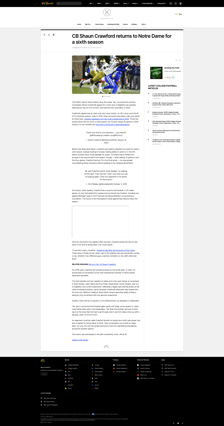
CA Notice (107, 414)
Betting (134, 24)
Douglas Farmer (77, 47)
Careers (48, 414)
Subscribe (44, 374)
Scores (125, 24)
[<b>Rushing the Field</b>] (156, 73)
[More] (171, 3)
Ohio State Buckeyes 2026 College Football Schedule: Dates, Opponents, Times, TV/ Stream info (166, 122)
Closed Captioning (55, 414)
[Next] (179, 60)
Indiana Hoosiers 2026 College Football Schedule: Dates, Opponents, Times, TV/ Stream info (165, 113)
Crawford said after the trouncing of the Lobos (116, 250)
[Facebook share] (44, 34)
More (143, 24)
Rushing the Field (113, 24)
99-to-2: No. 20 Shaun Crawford (102, 264)
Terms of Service (114, 414)
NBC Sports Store (67, 414)
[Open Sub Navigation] (93, 3)
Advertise (43, 414)
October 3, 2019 (120, 184)
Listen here (168, 77)
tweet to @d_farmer (80, 340)
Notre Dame (99, 24)
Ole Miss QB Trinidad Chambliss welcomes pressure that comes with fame (166, 104)
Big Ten (87, 24)
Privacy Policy (87, 414)
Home (79, 24)
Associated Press (156, 98)
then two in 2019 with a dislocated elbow (112, 125)
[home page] (48, 3)
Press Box (74, 414)
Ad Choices (80, 414)
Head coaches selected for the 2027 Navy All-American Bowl (166, 131)
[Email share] (53, 34)
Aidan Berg (155, 116)
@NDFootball (95, 135)
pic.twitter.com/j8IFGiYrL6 (111, 135)
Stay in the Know (45, 367)
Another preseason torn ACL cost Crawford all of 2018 (106, 119)
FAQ (61, 414)
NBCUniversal (50, 416)
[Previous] (176, 60)
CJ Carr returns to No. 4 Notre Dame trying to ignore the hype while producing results (166, 95)
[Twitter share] (49, 34)
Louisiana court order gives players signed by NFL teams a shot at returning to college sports (166, 140)
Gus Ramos (155, 134)
